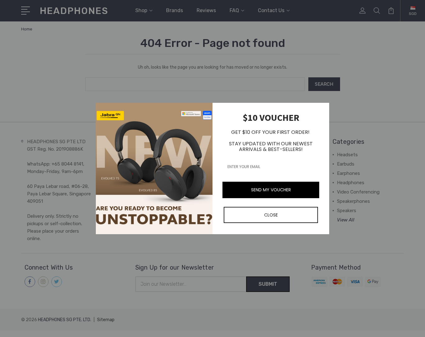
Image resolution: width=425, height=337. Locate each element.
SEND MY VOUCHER (271, 190)
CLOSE (271, 215)
